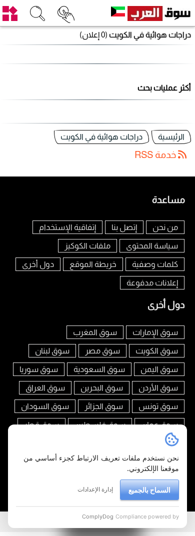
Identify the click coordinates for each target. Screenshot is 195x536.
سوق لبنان (52, 350)
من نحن (165, 227)
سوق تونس (158, 406)
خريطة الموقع (93, 264)
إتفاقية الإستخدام (67, 227)
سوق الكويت (157, 350)
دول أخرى (38, 264)
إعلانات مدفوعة (152, 282)
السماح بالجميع (149, 490)
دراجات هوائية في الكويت (101, 136)
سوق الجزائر (103, 406)
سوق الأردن (158, 388)
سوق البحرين (101, 388)
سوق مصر (102, 350)
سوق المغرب (95, 332)
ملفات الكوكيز (87, 246)
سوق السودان (45, 406)
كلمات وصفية (155, 264)
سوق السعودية (99, 369)
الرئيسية (171, 136)
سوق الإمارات (155, 332)
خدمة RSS (156, 155)
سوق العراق (45, 388)
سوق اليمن (159, 369)
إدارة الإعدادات (95, 489)
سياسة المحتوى (152, 246)
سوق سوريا (39, 369)
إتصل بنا (124, 227)
